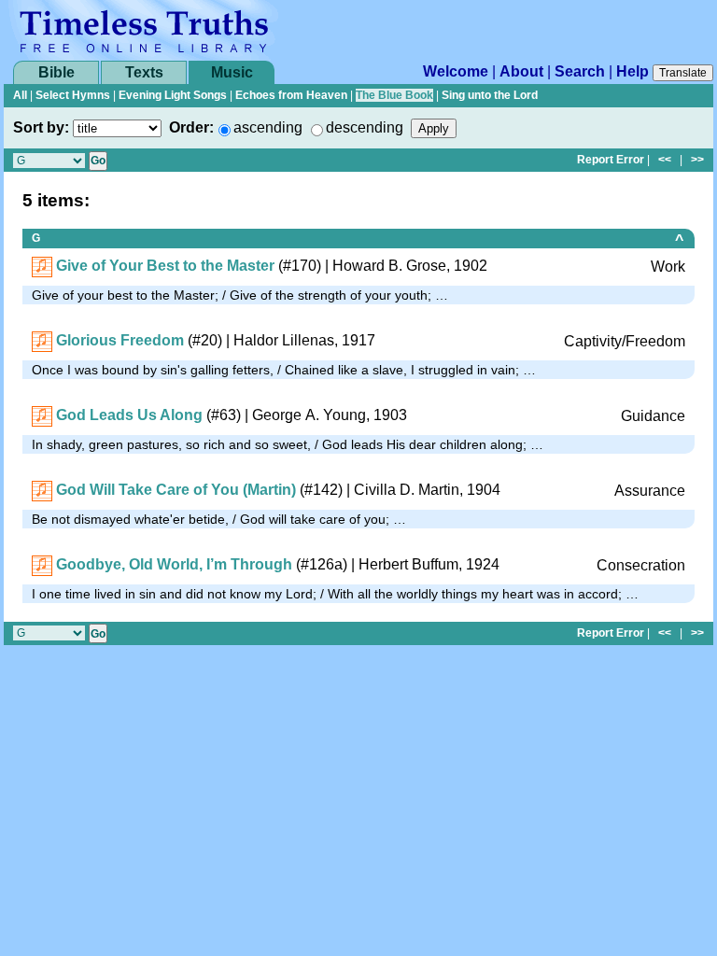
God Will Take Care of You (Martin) (176, 490)
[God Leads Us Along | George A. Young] (42, 415)
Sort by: (41, 127)
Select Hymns (72, 95)
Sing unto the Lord (490, 95)
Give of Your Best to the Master (165, 266)
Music (232, 72)
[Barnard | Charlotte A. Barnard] (42, 266)
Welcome (455, 71)
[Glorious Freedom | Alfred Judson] (42, 340)
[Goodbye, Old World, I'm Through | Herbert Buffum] (42, 564)
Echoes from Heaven (291, 95)
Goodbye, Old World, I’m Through (174, 564)
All (20, 95)
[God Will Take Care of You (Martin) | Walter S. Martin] (42, 490)
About (521, 71)
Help (632, 71)
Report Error (610, 159)
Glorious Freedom (120, 340)
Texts (144, 72)
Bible (56, 72)
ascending (267, 127)
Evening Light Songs (173, 95)
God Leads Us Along (129, 415)
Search (580, 71)
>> (697, 159)
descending (364, 127)
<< (664, 159)
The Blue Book (394, 95)
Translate (683, 72)
